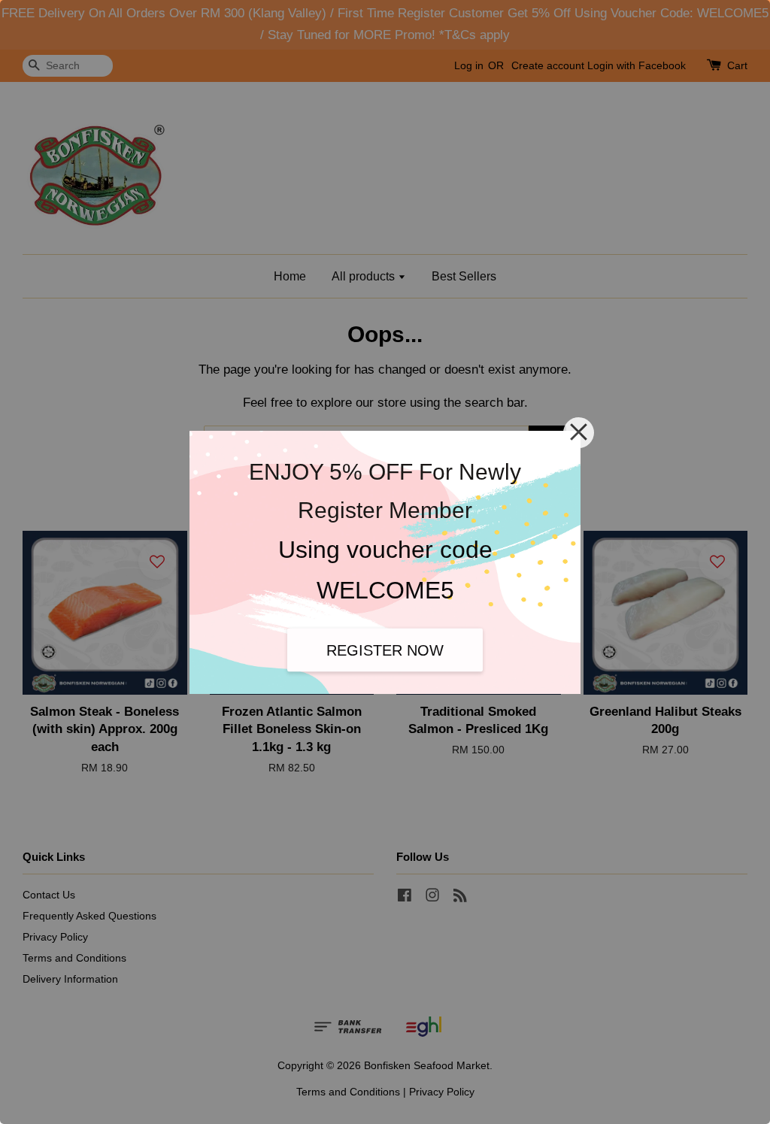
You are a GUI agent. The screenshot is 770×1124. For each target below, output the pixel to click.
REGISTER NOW (385, 650)
